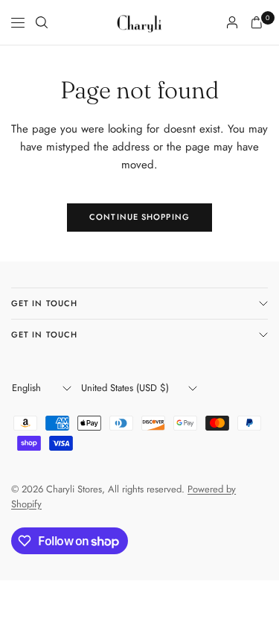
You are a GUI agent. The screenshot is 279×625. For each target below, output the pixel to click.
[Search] (42, 22)
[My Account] (232, 22)
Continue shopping (139, 217)
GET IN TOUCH (44, 303)
